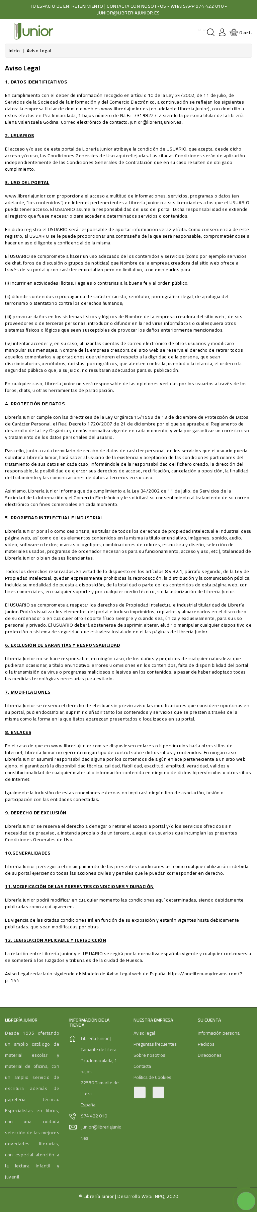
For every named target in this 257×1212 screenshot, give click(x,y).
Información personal (219, 1033)
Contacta (142, 1066)
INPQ (159, 1196)
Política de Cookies (152, 1077)
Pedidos (206, 1044)
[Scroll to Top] (243, 1185)
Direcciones (210, 1055)
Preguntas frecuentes (155, 1044)
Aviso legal (144, 1033)
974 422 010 (94, 1115)
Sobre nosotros (149, 1055)
